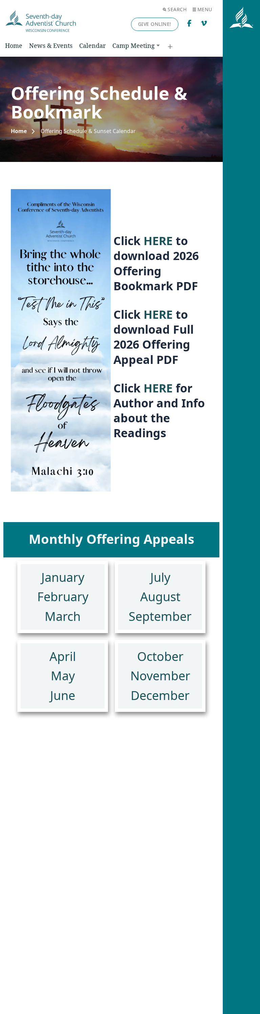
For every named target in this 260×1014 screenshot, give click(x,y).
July (160, 577)
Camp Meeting (133, 45)
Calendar (92, 45)
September (160, 616)
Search (177, 9)
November (160, 675)
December (160, 695)
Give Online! (154, 24)
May (63, 675)
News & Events (50, 45)
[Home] (19, 131)
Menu (204, 9)
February (62, 596)
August (160, 596)
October (160, 656)
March (63, 616)
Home (13, 45)
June (62, 695)
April (62, 656)
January (62, 577)
